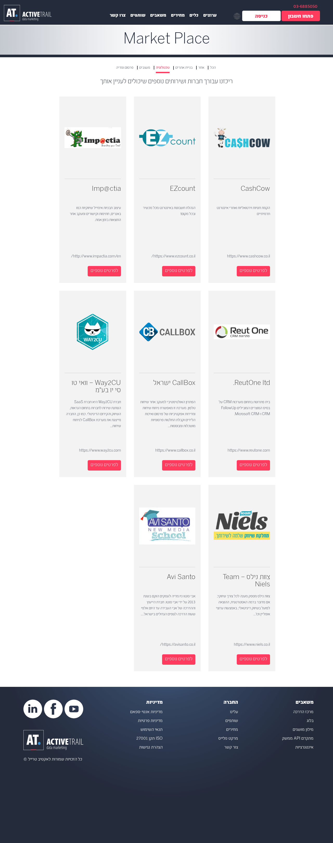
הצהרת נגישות (151, 747)
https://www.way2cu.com (100, 451)
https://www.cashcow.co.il (248, 256)
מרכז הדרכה (303, 712)
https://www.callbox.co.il (175, 451)
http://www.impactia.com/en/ (96, 256)
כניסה (261, 17)
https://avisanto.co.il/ (177, 645)
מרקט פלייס (228, 738)
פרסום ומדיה (124, 68)
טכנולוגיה (163, 68)
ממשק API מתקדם (297, 738)
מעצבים (144, 68)
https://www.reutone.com (249, 451)
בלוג (310, 721)
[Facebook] (53, 709)
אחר (201, 68)
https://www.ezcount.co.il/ (173, 256)
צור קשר (231, 747)
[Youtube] (74, 709)
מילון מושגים (303, 729)
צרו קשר (118, 16)
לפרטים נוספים (253, 271)
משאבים (158, 16)
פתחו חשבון (300, 17)
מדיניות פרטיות (150, 721)
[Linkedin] (32, 709)
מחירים (178, 16)
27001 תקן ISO (149, 738)
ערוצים (210, 16)
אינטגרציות (304, 747)
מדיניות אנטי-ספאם (146, 712)
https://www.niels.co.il (252, 645)
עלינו (234, 712)
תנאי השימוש (151, 729)
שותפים (137, 16)
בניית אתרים (184, 68)
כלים (193, 16)
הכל (213, 68)
